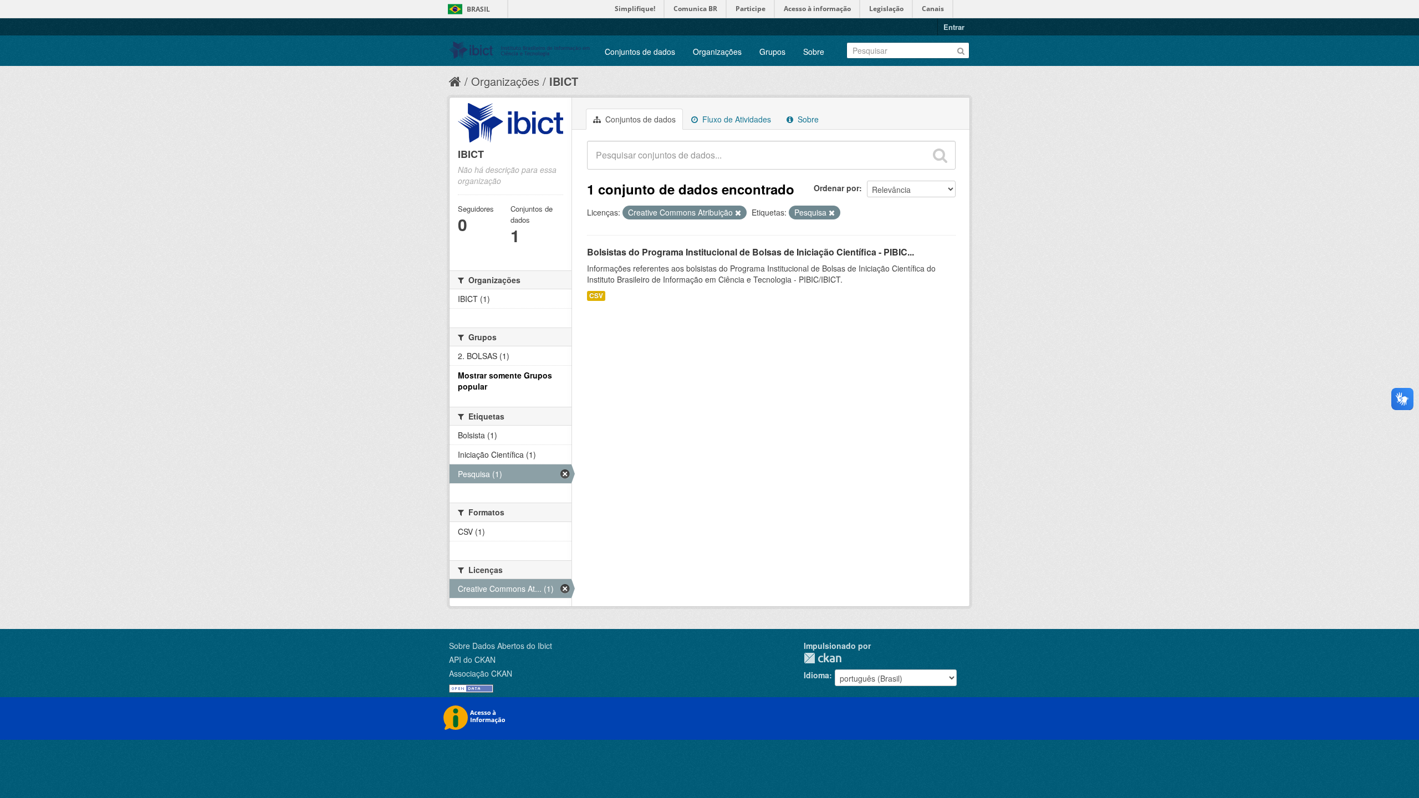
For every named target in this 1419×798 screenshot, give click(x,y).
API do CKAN (472, 659)
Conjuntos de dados (640, 51)
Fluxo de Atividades (735, 119)
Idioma (816, 675)
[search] (940, 155)
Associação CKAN (480, 673)
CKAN (822, 658)
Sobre (813, 51)
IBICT (563, 81)
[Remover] (738, 212)
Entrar (953, 27)
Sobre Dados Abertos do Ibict (500, 645)
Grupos (772, 51)
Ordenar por (836, 187)
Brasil (478, 9)
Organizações (717, 51)
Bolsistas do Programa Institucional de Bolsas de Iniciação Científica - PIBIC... (750, 251)
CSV (596, 295)
